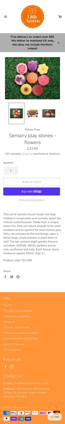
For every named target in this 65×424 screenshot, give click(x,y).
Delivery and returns (16, 327)
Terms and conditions (16, 316)
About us (9, 322)
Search (7, 305)
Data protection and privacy (20, 338)
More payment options (31, 199)
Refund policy (12, 349)
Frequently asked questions (20, 333)
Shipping (27, 154)
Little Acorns (19, 407)
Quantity (8, 163)
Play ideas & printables (17, 311)
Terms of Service (13, 344)
